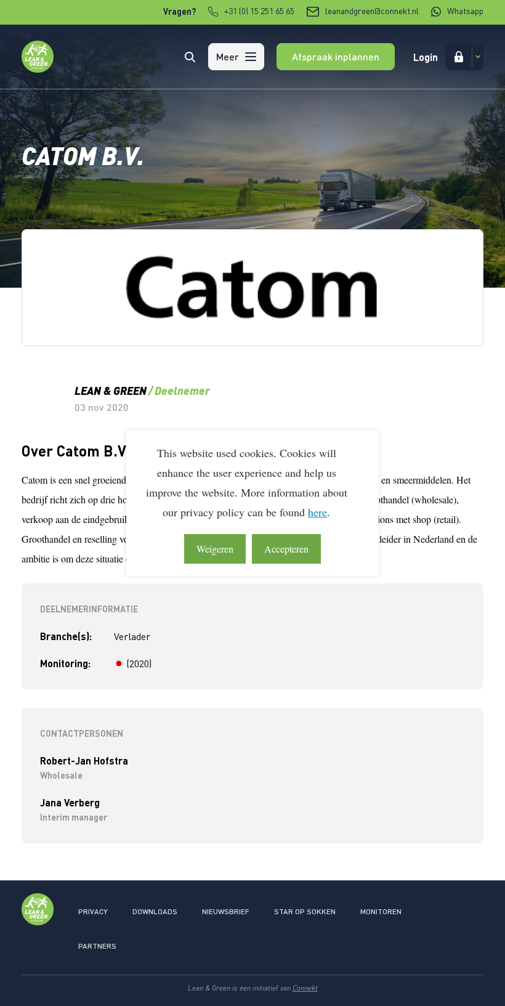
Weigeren (214, 548)
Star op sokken (305, 911)
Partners (97, 946)
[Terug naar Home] (38, 68)
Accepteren (286, 548)
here (317, 512)
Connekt (305, 987)
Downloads (154, 911)
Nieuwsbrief (225, 911)
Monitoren (381, 911)
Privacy (93, 911)
